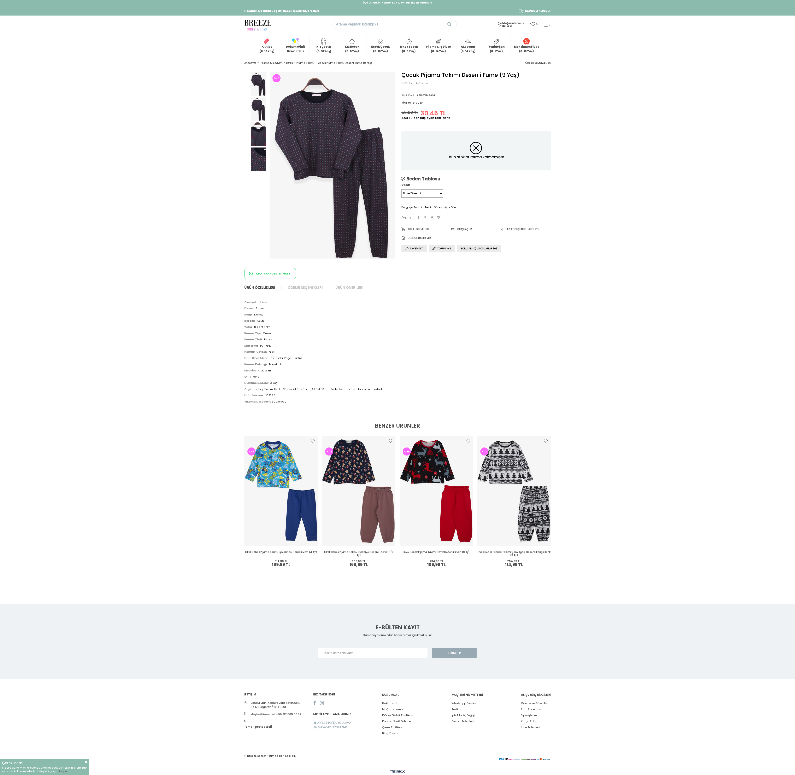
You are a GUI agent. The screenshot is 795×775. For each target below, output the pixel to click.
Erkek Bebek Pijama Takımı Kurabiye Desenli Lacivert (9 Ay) (358, 553)
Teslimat (458, 709)
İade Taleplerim (531, 727)
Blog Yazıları (390, 733)
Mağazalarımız (392, 709)
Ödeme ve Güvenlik (534, 703)
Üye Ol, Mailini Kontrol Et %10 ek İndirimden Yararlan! (397, 2)
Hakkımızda (390, 703)
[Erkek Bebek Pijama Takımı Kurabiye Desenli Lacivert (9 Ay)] (358, 491)
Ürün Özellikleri (259, 287)
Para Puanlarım (531, 709)
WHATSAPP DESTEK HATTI (273, 274)
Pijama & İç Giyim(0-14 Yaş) (438, 49)
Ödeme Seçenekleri (305, 287)
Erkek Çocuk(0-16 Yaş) (380, 49)
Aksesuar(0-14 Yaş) (468, 49)
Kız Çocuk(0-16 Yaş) (323, 49)
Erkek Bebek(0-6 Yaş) (409, 49)
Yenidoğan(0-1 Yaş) (496, 49)
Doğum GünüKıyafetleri (295, 49)
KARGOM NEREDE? (537, 11)
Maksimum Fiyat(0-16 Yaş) (526, 49)
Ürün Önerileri (349, 287)
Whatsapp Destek (464, 703)
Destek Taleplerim (464, 721)
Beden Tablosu (422, 179)
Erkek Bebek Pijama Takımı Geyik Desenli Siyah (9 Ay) (436, 552)
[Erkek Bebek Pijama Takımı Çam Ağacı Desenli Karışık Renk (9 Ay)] (514, 491)
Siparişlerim (529, 715)
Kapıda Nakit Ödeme (396, 721)
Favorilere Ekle (313, 441)
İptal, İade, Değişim (464, 715)
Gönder (454, 653)
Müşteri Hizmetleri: (276, 714)
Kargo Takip (529, 721)
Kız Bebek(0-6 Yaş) (352, 49)
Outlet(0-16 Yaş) (267, 49)
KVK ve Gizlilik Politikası (397, 715)
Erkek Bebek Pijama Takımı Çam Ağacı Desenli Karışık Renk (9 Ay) (514, 553)
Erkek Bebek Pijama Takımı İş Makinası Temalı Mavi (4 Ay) (281, 552)
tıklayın (62, 771)
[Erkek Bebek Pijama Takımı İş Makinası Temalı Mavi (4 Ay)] (281, 491)
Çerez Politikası (392, 727)
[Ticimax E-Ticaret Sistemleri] (397, 772)
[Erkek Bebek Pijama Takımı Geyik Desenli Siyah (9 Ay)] (436, 491)
